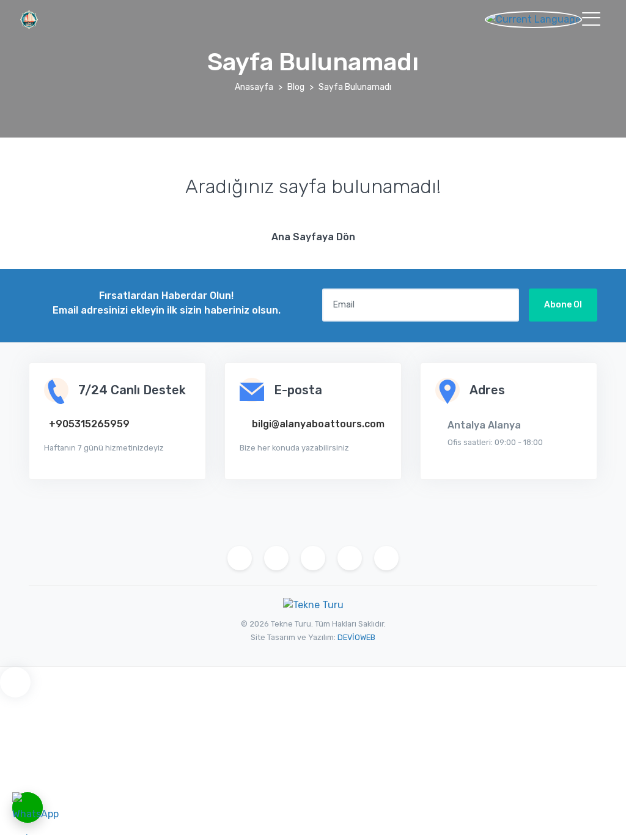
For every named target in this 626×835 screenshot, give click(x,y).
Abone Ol (563, 305)
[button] (540, 18)
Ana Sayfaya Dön (313, 237)
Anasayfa (254, 87)
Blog (295, 87)
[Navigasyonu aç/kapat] (591, 18)
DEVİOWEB (356, 637)
